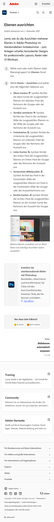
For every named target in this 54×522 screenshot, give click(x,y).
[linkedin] (20, 493)
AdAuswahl (10, 517)
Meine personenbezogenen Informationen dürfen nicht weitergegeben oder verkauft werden (22, 508)
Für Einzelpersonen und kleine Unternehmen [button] (22, 448)
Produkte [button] (8, 479)
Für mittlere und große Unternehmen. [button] (19, 454)
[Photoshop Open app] (50, 12)
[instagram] (10, 493)
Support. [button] (8, 467)
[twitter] (15, 493)
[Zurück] (15, 349)
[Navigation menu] (4, 4)
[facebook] (5, 493)
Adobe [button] (7, 473)
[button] (36, 4)
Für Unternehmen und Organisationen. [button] (20, 460)
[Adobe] (14, 4)
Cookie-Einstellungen (29, 502)
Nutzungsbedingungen (12, 502)
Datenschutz (41, 498)
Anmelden (46, 4)
